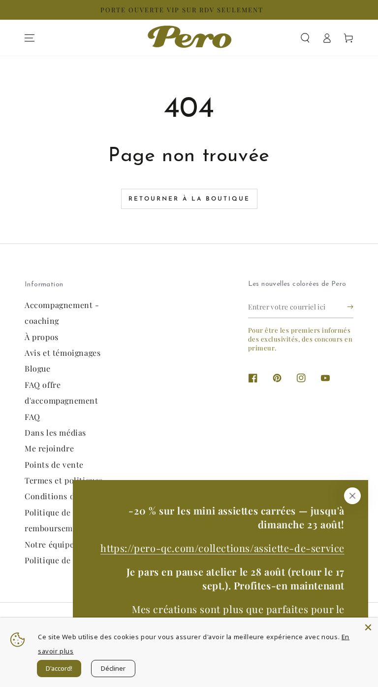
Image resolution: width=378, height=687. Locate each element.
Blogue (38, 368)
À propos (42, 337)
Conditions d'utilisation (70, 496)
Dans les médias (55, 432)
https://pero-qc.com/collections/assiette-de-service (222, 547)
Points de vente (54, 464)
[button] (305, 38)
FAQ (32, 417)
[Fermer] (352, 496)
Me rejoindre (49, 448)
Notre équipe (49, 544)
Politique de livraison (66, 560)
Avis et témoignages (62, 352)
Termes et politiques (64, 480)
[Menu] (29, 38)
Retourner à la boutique (189, 199)
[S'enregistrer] (350, 307)
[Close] (368, 627)
